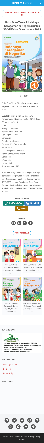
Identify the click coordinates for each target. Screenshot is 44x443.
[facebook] (13, 223)
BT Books (7, 369)
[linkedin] (37, 420)
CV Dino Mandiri (14, 437)
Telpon (24, 208)
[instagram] (29, 420)
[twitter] (19, 223)
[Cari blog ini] (40, 3)
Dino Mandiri (22, 3)
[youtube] (22, 420)
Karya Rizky (8, 373)
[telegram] (30, 223)
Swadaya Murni (10, 364)
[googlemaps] (18, 426)
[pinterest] (33, 426)
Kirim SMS (34, 203)
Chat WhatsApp (15, 203)
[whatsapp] (25, 223)
